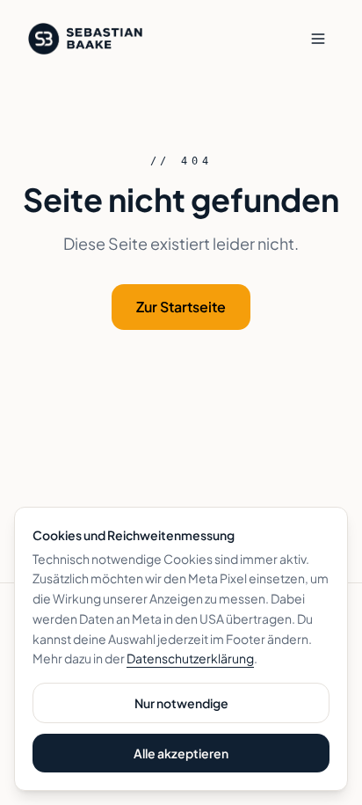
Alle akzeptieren (181, 753)
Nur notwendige (181, 703)
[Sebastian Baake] (85, 39)
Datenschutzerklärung (190, 658)
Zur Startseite (181, 306)
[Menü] (318, 39)
